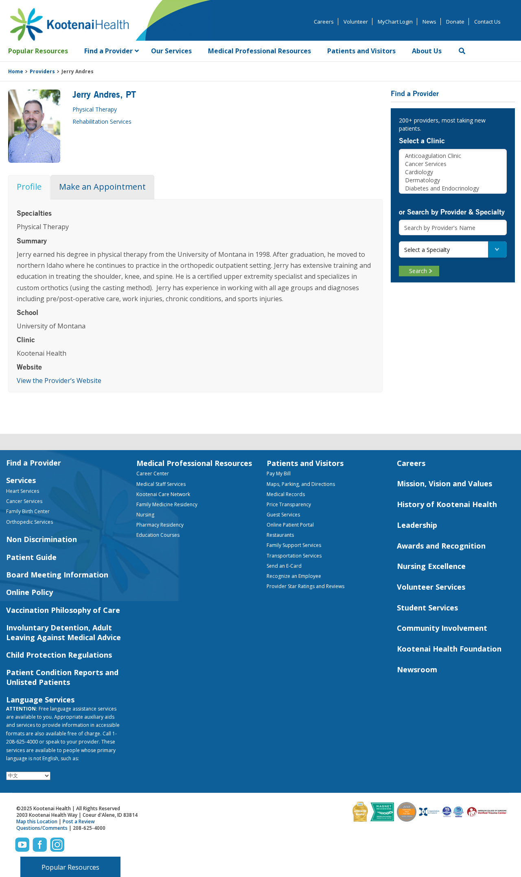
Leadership (417, 525)
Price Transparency (289, 504)
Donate (455, 21)
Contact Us (487, 21)
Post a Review (79, 821)
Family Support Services (294, 545)
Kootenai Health (69, 24)
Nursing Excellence (431, 566)
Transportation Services (294, 555)
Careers (324, 21)
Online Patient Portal (290, 524)
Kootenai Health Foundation (449, 649)
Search (418, 271)
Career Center (152, 473)
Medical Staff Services (161, 484)
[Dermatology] (452, 180)
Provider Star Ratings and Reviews (305, 586)
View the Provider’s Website (59, 380)
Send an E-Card (284, 565)
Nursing (145, 514)
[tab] (29, 187)
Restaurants (280, 534)
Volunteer (356, 21)
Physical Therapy (94, 109)
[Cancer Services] (452, 164)
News (429, 21)
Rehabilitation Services (101, 121)
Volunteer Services (431, 587)
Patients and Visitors (305, 463)
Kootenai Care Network (163, 494)
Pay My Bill (279, 473)
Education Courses (158, 534)
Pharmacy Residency (160, 524)
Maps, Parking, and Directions (301, 484)
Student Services (427, 607)
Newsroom (417, 669)
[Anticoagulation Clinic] (452, 156)
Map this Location (36, 821)
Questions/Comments (42, 828)
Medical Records (286, 494)
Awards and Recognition (441, 546)
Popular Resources (70, 867)
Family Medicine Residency (166, 504)
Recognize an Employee (294, 576)
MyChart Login (395, 21)
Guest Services (283, 514)
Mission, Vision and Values (444, 483)
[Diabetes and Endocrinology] (452, 188)
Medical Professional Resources (194, 463)
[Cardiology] (452, 172)
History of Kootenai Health (447, 504)
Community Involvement (442, 628)
